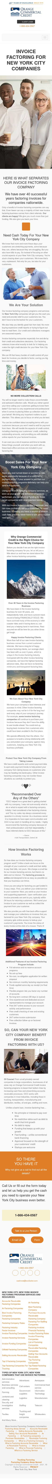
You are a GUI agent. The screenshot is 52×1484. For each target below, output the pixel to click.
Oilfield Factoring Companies (14, 1349)
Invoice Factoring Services (13, 1337)
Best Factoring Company (34, 1308)
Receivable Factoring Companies (37, 1349)
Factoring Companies (11, 1318)
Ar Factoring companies (30, 1435)
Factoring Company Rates (13, 1323)
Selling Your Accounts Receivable (37, 1355)
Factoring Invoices (36, 1327)
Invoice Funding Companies (14, 1343)
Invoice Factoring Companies (14, 1333)
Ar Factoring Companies (12, 1308)
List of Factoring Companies (35, 1343)
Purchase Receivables (15, 1438)
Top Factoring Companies (34, 1361)
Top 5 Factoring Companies (14, 1361)
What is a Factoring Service (26, 1450)
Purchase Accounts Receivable (37, 1314)
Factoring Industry (10, 1327)
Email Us (17, 1239)
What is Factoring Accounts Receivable (22, 1443)
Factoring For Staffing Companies (37, 1323)
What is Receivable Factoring (27, 1444)
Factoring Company (36, 1318)
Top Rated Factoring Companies (37, 1367)
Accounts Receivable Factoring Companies (11, 1302)
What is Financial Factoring (31, 1448)
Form (37, 1239)
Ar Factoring (33, 1302)
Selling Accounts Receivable (14, 1355)
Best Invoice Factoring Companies (11, 1314)
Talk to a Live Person (26, 1230)
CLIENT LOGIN (27, 22)
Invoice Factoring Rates (38, 1333)
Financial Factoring (36, 1330)
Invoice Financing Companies (36, 1337)
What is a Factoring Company (31, 1440)
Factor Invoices (8, 1330)
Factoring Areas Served (15, 1428)
